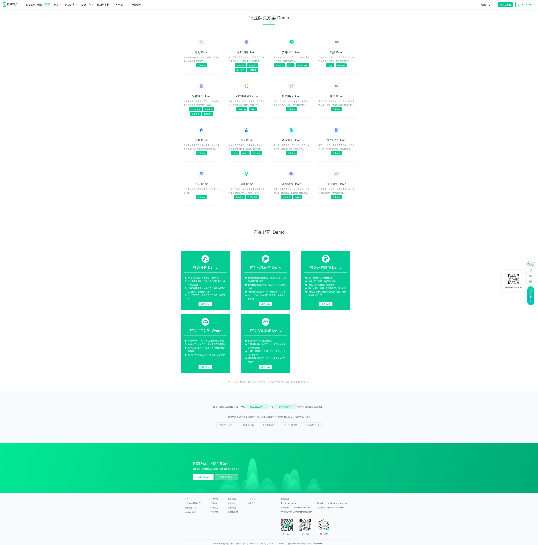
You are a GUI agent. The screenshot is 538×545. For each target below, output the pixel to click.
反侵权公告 (233, 511)
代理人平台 (253, 197)
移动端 (298, 197)
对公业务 (256, 153)
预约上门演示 (226, 477)
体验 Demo (505, 4)
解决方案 (214, 498)
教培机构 (280, 65)
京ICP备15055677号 (250, 543)
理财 (253, 109)
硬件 (291, 65)
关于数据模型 (290, 425)
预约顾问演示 (285, 406)
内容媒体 (341, 65)
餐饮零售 (195, 114)
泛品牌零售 (195, 109)
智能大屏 (286, 197)
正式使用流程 (247, 425)
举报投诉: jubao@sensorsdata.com (296, 511)
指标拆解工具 (191, 507)
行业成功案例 (257, 406)
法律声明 (232, 507)
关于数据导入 (269, 425)
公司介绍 (252, 498)
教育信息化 (302, 65)
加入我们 (252, 503)
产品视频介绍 (312, 425)
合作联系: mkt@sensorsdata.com (295, 507)
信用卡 (245, 153)
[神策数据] (10, 8)
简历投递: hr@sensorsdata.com (331, 507)
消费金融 (242, 109)
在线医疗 (253, 65)
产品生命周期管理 (193, 503)
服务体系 (232, 498)
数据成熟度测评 (34, 4)
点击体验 (202, 65)
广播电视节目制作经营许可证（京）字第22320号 (305, 543)
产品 (187, 498)
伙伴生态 (214, 507)
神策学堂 (136, 4)
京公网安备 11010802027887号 (272, 543)
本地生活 (240, 70)
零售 (235, 153)
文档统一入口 (226, 425)
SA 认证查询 (190, 511)
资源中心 (214, 503)
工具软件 (240, 65)
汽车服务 (253, 70)
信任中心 (232, 503)
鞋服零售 (209, 109)
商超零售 (208, 114)
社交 (330, 65)
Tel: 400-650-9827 (289, 503)
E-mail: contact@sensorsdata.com (332, 503)
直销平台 (239, 197)
